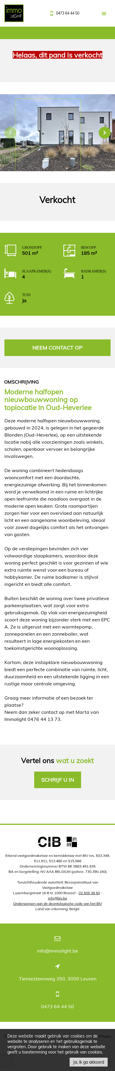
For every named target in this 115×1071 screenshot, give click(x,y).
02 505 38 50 (89, 893)
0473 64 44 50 (57, 1006)
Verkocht (57, 200)
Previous (10, 133)
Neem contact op (57, 347)
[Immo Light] (14, 14)
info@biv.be (57, 898)
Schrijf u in (57, 779)
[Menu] (104, 13)
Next (105, 133)
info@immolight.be (57, 951)
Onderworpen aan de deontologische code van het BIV (57, 903)
